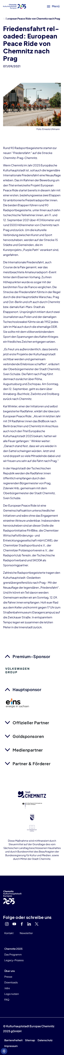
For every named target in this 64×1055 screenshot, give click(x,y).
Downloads (11, 982)
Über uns (9, 971)
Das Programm (13, 954)
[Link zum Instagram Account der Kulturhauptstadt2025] (7, 924)
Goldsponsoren (28, 736)
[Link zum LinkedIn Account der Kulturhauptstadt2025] (29, 924)
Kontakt (9, 933)
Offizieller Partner (31, 722)
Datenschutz (45, 1040)
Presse (8, 976)
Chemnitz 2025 (13, 948)
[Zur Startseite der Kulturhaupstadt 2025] (14, 6)
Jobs (7, 988)
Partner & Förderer (31, 763)
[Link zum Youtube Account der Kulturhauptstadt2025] (14, 924)
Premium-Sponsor (31, 656)
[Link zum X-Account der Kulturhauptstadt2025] (36, 924)
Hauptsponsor (27, 689)
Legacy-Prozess (14, 960)
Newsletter (26, 933)
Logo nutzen (11, 993)
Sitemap (30, 1040)
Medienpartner (28, 749)
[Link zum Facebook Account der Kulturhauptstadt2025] (21, 924)
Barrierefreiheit (13, 1040)
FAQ (6, 999)
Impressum (11, 1046)
